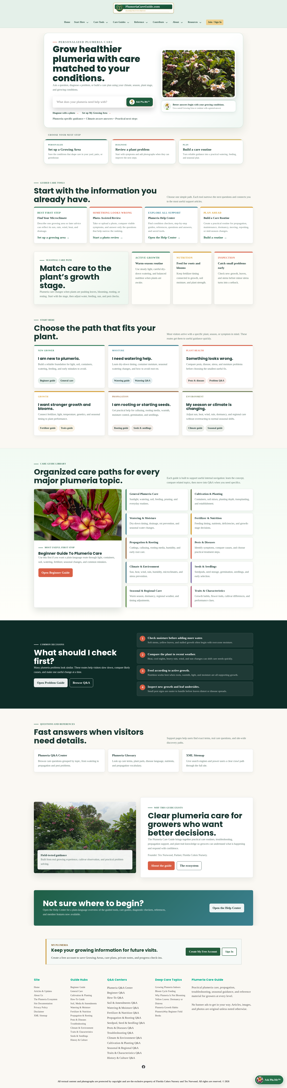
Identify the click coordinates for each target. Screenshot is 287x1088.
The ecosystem (189, 865)
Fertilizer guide (47, 428)
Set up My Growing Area (94, 113)
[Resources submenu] (200, 22)
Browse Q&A (81, 682)
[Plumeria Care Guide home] (143, 8)
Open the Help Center (227, 908)
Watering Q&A (142, 380)
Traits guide (67, 428)
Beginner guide (47, 380)
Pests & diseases (196, 380)
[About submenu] (182, 22)
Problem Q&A (216, 380)
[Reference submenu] (146, 22)
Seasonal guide (215, 428)
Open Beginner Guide (56, 572)
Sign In (229, 951)
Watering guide (122, 380)
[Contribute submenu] (166, 22)
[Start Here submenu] (87, 22)
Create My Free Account (203, 951)
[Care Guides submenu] (128, 22)
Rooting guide (121, 428)
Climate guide (195, 428)
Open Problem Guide (50, 682)
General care (66, 380)
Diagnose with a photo (64, 113)
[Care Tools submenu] (107, 22)
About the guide (161, 865)
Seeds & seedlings (142, 428)
